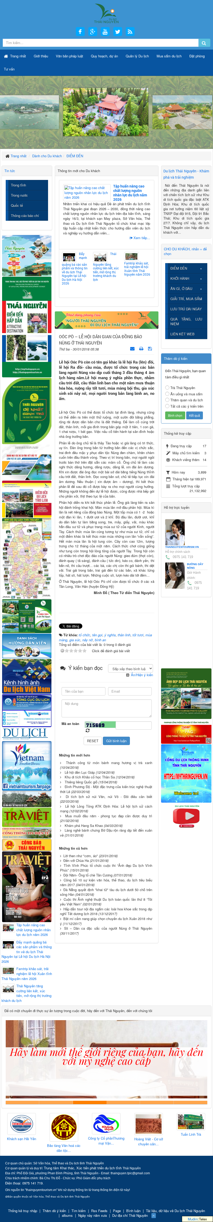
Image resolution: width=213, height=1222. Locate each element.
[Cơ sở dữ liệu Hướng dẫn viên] (26, 645)
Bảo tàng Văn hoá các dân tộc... (21, 1148)
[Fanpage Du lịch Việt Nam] (26, 765)
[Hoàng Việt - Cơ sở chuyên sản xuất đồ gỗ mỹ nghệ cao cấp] (106, 1124)
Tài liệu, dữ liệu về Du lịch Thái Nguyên (175, 1210)
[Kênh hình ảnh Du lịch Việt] (26, 675)
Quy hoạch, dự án (104, 55)
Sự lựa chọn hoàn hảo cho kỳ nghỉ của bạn (22, 1102)
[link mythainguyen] (186, 772)
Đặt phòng (197, 55)
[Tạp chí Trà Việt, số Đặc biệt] (26, 886)
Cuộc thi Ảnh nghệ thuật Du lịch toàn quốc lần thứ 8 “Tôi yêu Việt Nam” (106, 902)
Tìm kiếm (78, 1210)
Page (117, 1210)
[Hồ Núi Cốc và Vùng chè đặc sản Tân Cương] (26, 844)
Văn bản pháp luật (69, 55)
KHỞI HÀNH (179, 278)
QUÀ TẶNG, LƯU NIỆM (186, 321)
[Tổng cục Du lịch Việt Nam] (26, 709)
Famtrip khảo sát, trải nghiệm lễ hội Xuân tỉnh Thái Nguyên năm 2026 (137, 268)
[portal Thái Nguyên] (26, 832)
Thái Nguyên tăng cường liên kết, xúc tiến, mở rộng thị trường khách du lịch (106, 266)
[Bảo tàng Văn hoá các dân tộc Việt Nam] (21, 1127)
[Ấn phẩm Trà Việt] (26, 816)
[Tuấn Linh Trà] (148, 1122)
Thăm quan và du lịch (186, 399)
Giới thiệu (41, 55)
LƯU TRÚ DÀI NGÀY (186, 308)
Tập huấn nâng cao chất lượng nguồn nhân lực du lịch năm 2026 (130, 193)
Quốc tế (17, 205)
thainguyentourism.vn (182, 547)
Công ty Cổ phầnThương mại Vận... (64, 1141)
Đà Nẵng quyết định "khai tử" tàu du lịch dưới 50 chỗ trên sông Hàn (106, 892)
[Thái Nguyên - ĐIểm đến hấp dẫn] (26, 326)
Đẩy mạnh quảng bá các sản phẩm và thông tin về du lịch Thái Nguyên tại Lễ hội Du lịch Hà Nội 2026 (75, 268)
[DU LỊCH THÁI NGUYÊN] (186, 693)
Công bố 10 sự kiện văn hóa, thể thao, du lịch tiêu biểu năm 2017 (106, 882)
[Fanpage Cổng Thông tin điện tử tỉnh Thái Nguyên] (186, 731)
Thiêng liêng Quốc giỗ (81, 781)
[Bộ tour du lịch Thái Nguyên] (26, 615)
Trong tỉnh (18, 185)
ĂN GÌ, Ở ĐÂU (181, 288)
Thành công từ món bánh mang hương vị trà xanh (109, 762)
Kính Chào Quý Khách (190, 1102)
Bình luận (133, 1210)
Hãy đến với (157, 1102)
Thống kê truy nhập (22, 1210)
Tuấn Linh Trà (148, 1134)
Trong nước (19, 195)
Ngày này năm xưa (92, 1215)
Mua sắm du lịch (169, 55)
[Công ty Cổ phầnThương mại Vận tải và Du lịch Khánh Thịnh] (64, 1123)
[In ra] (141, 348)
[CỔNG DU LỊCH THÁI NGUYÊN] (106, 12)
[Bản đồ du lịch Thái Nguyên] (26, 557)
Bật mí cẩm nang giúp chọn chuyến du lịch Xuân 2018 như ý (106, 921)
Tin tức (9, 170)
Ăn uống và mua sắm (186, 393)
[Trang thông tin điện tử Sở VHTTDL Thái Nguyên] (26, 798)
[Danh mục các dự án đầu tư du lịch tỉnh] (26, 461)
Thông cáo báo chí (25, 215)
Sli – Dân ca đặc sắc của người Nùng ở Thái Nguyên (108, 928)
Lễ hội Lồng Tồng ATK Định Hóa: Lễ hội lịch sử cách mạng (106, 809)
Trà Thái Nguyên (182, 387)
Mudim (193, 1219)
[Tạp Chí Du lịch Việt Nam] (26, 733)
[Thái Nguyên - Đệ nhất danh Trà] (26, 410)
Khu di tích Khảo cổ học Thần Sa (90, 777)
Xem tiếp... (142, 237)
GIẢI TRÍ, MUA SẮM (186, 298)
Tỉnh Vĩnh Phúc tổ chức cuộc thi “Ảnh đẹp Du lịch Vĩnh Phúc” (106, 868)
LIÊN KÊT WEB (182, 333)
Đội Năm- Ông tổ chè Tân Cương (87, 875)
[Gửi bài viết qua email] (133, 348)
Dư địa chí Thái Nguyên (130, 1215)
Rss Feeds (99, 1210)
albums (67, 1215)
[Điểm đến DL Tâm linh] (26, 498)
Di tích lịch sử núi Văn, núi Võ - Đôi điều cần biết (109, 796)
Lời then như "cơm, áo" (80, 855)
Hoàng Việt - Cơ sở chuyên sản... (106, 1141)
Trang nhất (17, 55)
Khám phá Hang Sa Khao (84, 825)
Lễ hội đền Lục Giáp (80, 772)
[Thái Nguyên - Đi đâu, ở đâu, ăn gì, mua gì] (26, 254)
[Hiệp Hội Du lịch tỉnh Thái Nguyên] (191, 1122)
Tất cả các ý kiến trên (186, 406)
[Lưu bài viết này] (150, 348)
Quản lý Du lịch (137, 55)
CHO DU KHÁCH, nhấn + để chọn (185, 251)
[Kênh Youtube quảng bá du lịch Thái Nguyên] (186, 816)
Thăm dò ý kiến (54, 1210)
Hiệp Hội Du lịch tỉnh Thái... (190, 1139)
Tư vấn (9, 68)
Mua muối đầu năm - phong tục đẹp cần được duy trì (108, 815)
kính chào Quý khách (56, 1102)
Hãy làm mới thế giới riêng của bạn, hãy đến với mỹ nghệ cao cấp (89, 1102)
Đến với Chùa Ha (76, 860)
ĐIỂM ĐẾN (178, 268)
